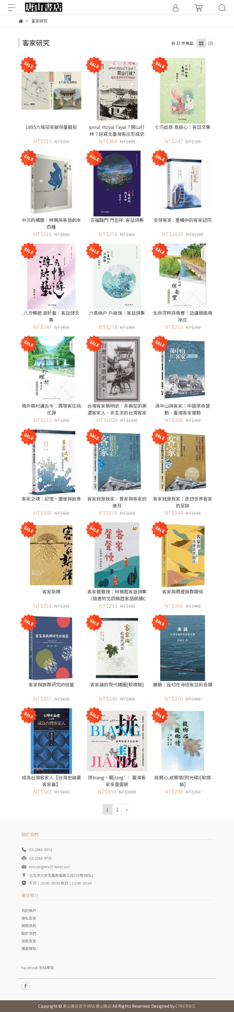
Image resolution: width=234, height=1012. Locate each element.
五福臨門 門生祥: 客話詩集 (117, 219)
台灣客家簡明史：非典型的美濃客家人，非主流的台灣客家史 (117, 412)
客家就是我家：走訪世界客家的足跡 (182, 502)
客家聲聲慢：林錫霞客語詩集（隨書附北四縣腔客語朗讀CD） (117, 598)
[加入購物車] (59, 90)
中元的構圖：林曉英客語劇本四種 (51, 223)
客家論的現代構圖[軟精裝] (117, 684)
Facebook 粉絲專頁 (37, 967)
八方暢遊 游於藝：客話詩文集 (51, 316)
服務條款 (28, 925)
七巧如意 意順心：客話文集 (183, 126)
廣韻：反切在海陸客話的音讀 (182, 684)
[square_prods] (201, 43)
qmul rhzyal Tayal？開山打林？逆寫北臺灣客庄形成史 (117, 130)
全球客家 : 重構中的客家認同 (183, 219)
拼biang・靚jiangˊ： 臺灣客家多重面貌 (117, 781)
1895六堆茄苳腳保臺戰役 (51, 126)
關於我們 (28, 933)
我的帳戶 (28, 910)
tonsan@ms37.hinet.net (49, 866)
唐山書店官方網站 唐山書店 (87, 1006)
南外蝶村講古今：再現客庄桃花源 (51, 409)
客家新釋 (51, 591)
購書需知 (28, 948)
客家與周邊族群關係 (182, 591)
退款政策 (28, 941)
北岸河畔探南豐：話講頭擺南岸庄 (182, 316)
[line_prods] (210, 43)
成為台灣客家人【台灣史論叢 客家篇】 (51, 781)
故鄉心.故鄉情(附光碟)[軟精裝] (182, 781)
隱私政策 (28, 918)
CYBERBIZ (185, 1006)
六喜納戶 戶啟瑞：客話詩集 (117, 312)
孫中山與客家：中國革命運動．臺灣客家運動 (182, 409)
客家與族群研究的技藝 (51, 684)
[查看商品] (43, 90)
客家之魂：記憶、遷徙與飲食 (51, 498)
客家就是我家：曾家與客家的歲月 (117, 502)
